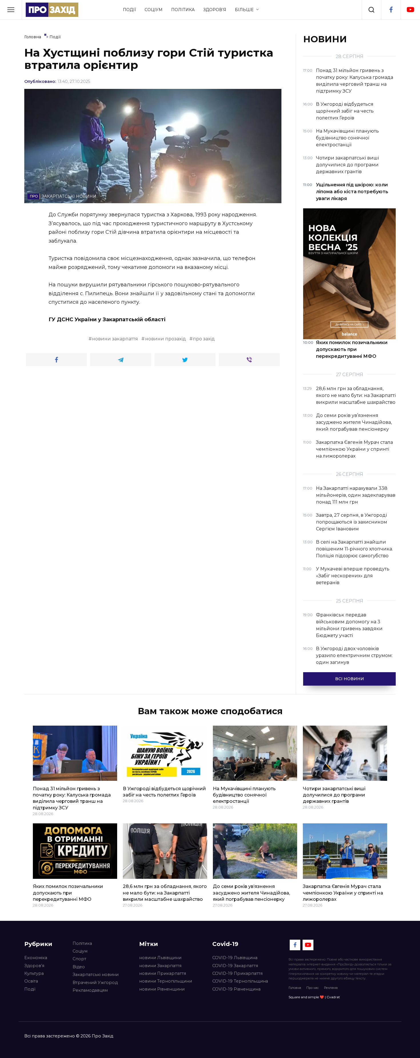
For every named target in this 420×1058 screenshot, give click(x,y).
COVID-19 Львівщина (234, 957)
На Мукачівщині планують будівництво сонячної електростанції (244, 795)
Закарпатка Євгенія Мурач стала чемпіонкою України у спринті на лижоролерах (343, 893)
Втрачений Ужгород (95, 982)
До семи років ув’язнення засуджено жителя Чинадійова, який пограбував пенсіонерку (251, 893)
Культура (34, 973)
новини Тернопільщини (165, 981)
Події (129, 9)
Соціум (154, 9)
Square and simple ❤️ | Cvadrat (314, 997)
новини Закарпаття (160, 965)
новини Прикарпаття (162, 973)
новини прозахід (165, 339)
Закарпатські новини (96, 974)
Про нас (312, 988)
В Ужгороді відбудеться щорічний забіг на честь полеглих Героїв (164, 791)
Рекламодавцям (90, 990)
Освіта (31, 981)
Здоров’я (214, 9)
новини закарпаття (115, 339)
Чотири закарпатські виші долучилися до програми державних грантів (334, 795)
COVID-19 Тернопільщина (240, 981)
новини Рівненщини (162, 989)
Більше (244, 9)
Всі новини (349, 678)
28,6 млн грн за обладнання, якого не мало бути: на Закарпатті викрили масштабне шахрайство (165, 893)
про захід (204, 339)
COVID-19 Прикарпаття (237, 973)
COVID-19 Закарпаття (235, 965)
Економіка (35, 957)
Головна (295, 988)
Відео (79, 966)
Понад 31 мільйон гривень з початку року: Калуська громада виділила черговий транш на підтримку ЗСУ (72, 798)
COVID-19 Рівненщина (236, 989)
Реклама (331, 988)
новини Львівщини (160, 957)
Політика (183, 9)
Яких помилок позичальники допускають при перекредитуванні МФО (68, 893)
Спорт (79, 958)
